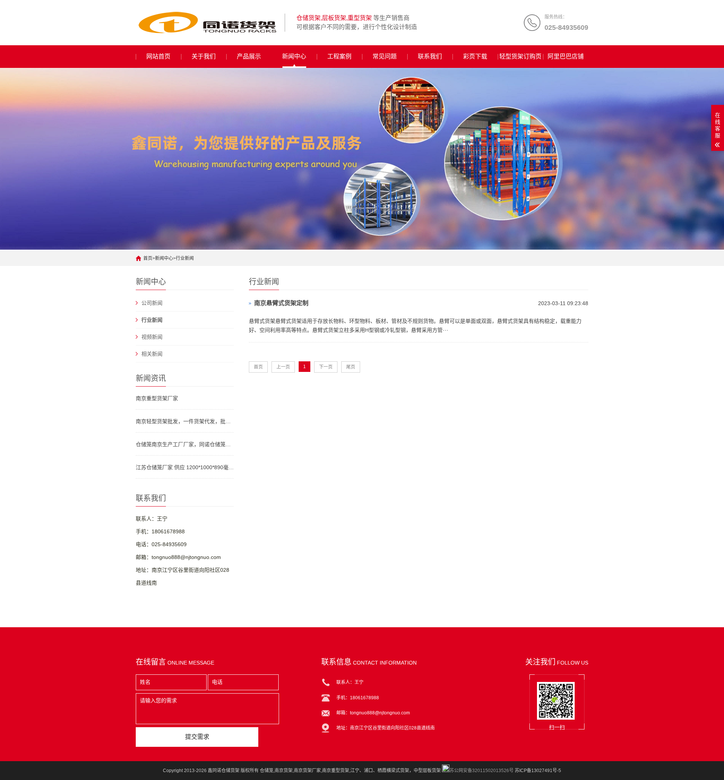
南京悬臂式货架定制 (281, 303)
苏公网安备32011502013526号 (481, 770)
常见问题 (385, 56)
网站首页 (158, 56)
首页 (147, 258)
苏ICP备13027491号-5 (538, 770)
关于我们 (204, 56)
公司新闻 (152, 303)
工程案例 (339, 56)
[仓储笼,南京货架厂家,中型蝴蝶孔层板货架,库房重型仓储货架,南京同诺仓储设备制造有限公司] (207, 22)
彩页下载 (475, 56)
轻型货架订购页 (520, 56)
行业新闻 (185, 258)
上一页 (283, 367)
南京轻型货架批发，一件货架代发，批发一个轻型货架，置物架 (185, 421)
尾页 (350, 367)
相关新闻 (152, 354)
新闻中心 (294, 56)
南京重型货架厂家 (157, 398)
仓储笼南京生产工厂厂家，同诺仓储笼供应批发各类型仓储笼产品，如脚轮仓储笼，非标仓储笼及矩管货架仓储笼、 (185, 444)
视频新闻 (152, 337)
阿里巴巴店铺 (566, 56)
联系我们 (430, 56)
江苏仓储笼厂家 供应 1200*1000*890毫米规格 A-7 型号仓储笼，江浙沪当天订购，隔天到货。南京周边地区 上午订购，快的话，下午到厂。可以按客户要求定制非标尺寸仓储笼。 (185, 467)
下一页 (326, 367)
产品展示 (249, 56)
